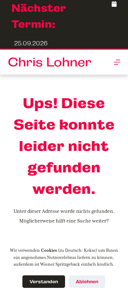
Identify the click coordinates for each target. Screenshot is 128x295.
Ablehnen (87, 281)
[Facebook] (114, 5)
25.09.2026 (31, 43)
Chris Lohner (49, 62)
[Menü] (117, 62)
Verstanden (44, 281)
